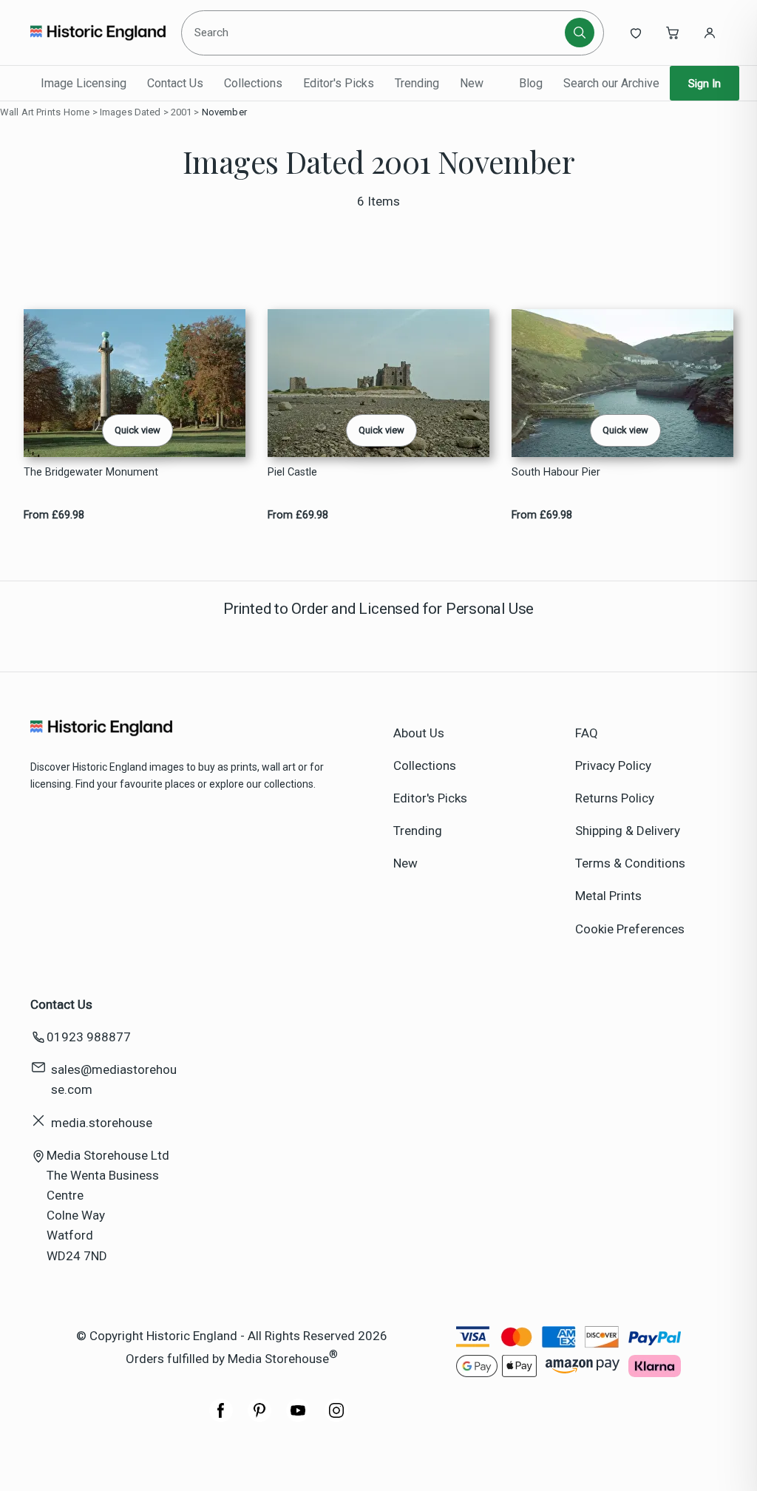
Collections (253, 83)
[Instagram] (336, 1417)
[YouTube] (298, 1417)
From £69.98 (54, 515)
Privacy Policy (613, 765)
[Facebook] (221, 1417)
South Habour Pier (556, 472)
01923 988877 (89, 1037)
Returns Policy (614, 798)
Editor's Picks (338, 83)
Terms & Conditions (630, 863)
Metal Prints (608, 895)
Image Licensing (83, 83)
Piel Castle (292, 472)
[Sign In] (710, 33)
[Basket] (673, 33)
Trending (417, 83)
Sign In (704, 83)
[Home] (98, 32)
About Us (418, 733)
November (224, 112)
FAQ (586, 733)
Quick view (137, 430)
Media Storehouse (278, 1358)
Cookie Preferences (630, 929)
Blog (531, 83)
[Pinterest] (259, 1417)
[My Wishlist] (636, 33)
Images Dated (130, 112)
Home (77, 112)
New (471, 83)
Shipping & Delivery (627, 830)
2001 (181, 112)
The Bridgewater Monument (91, 472)
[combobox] (374, 32)
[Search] (579, 32)
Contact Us (175, 83)
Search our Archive (611, 83)
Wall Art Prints (30, 112)
